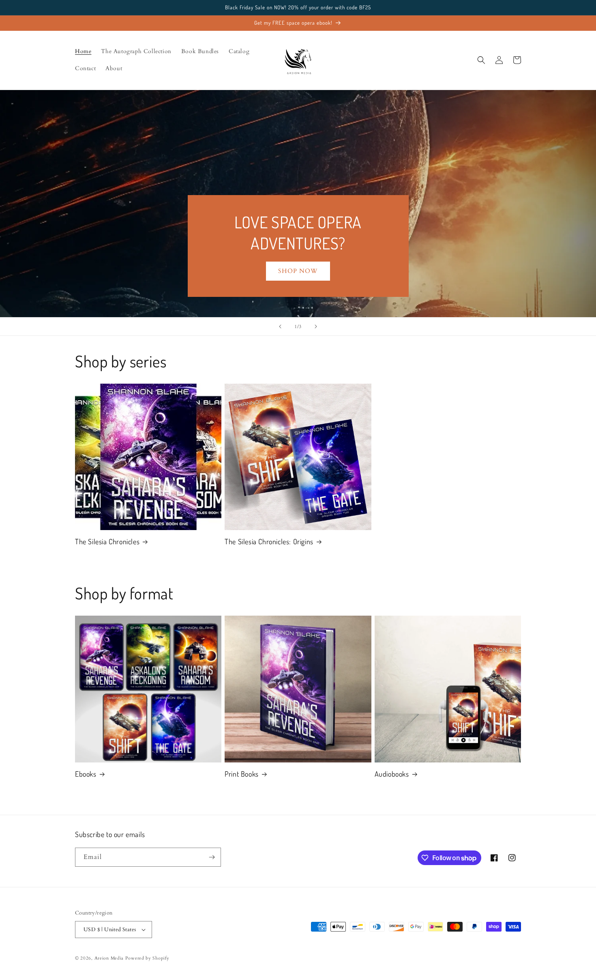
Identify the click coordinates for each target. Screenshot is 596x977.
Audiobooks (392, 773)
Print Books (242, 773)
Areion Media (109, 958)
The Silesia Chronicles (107, 541)
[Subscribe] (212, 857)
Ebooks (85, 773)
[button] (481, 60)
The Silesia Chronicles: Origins (269, 541)
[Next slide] (316, 326)
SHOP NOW (298, 271)
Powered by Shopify (147, 958)
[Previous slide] (280, 326)
